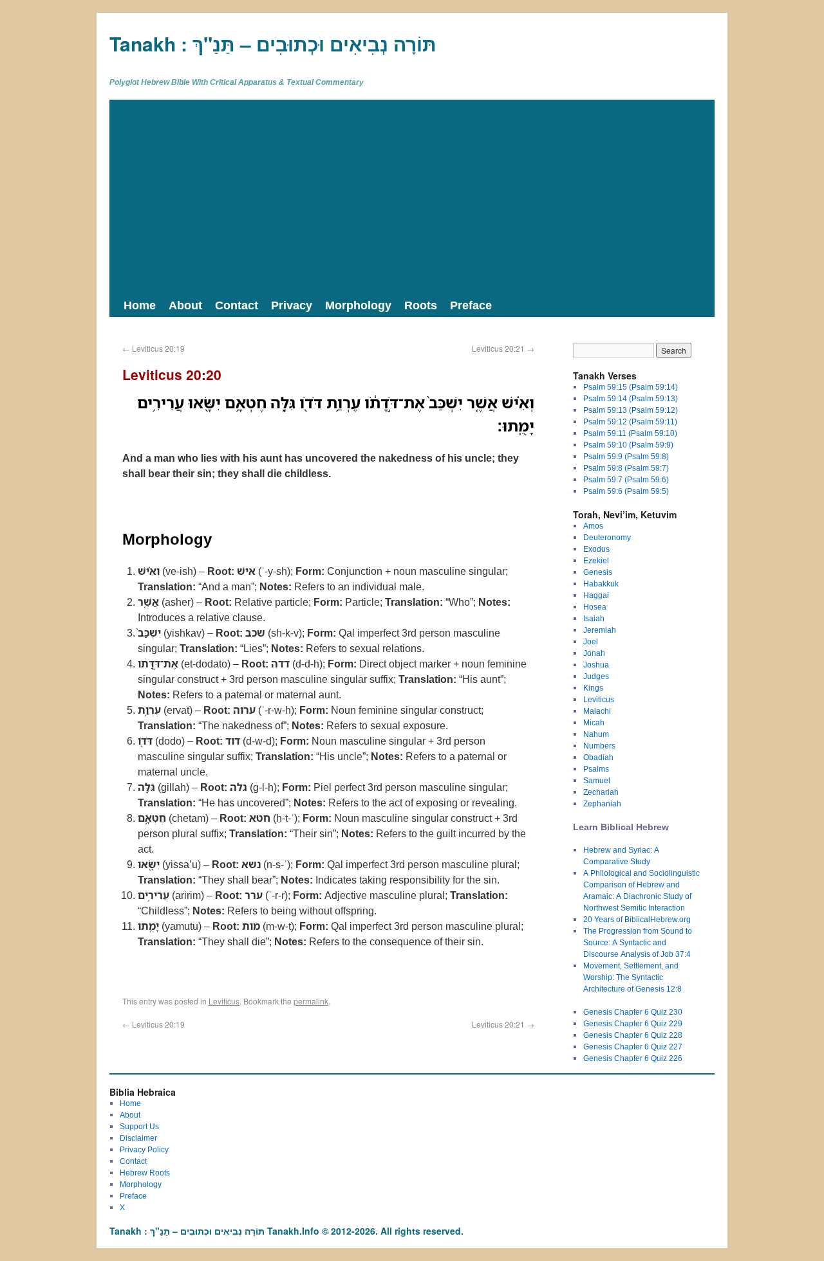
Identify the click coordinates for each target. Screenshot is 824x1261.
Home (140, 305)
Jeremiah (599, 629)
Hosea (594, 606)
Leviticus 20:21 (503, 348)
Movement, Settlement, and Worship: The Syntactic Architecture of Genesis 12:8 (632, 977)
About (185, 305)
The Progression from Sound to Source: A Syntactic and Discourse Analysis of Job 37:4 (637, 942)
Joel (590, 641)
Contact (236, 305)
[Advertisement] (412, 196)
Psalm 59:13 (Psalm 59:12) (630, 409)
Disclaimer (138, 1137)
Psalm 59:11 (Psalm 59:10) (630, 433)
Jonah (594, 653)
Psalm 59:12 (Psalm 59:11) (630, 421)
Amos (593, 525)
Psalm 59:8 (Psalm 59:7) (626, 467)
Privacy (291, 305)
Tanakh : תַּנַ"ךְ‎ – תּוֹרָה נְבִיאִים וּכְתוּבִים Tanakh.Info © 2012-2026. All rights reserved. (286, 1230)
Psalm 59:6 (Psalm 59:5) (626, 490)
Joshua (596, 664)
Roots (420, 305)
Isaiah (593, 618)
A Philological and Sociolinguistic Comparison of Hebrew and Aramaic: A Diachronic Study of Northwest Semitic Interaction (641, 890)
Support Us (139, 1126)
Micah (593, 722)
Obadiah (598, 757)
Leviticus (224, 1000)
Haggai (596, 595)
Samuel (596, 780)
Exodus (596, 548)
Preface (471, 305)
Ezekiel (596, 560)
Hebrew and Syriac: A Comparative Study (621, 855)
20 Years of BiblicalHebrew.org (637, 919)
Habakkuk (601, 583)
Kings (593, 687)
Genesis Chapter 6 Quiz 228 (632, 1035)
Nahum (596, 734)
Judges (596, 676)
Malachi (597, 710)
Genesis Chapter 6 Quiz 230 (632, 1011)
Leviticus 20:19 (153, 348)
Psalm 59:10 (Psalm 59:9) (628, 444)
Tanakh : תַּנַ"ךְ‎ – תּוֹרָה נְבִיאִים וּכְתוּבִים (272, 43)
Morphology (358, 305)
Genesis (597, 572)
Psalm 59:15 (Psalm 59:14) (630, 386)
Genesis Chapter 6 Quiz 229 (632, 1023)
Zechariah (601, 791)
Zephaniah (602, 803)
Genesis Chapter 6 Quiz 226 (632, 1058)
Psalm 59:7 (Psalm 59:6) (626, 479)
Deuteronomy (607, 537)
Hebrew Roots (145, 1172)
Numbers (599, 745)
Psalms (596, 768)
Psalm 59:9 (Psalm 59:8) (626, 456)
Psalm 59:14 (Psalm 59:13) (630, 398)
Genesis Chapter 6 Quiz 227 (632, 1046)
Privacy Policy (144, 1149)
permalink (311, 1000)
